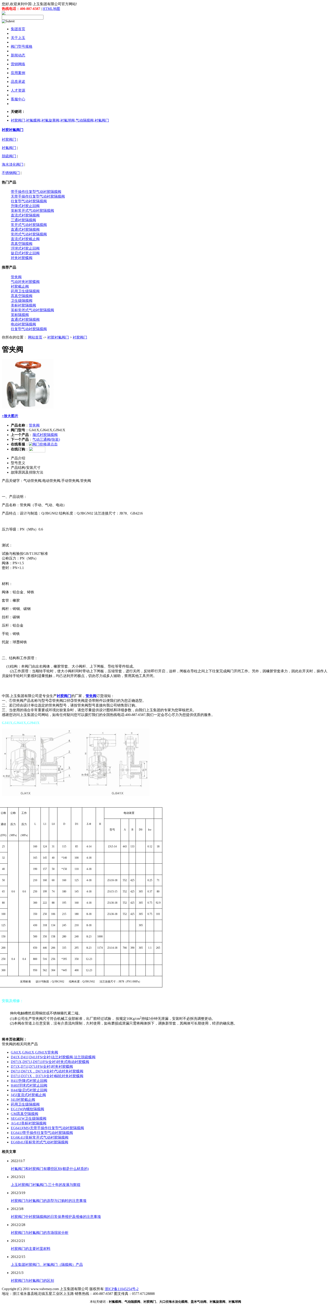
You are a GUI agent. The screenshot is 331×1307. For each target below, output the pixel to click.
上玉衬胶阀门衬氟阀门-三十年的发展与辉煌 (45, 1185)
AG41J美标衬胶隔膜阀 (28, 1123)
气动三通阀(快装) (46, 439)
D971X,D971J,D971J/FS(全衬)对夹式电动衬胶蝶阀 (50, 1062)
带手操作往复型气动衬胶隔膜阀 (36, 192)
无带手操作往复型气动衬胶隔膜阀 (38, 196)
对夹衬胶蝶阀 (21, 258)
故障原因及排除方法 (27, 472)
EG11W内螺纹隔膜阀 (27, 1109)
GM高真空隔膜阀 (24, 1114)
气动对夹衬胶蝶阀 (25, 282)
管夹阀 (16, 277)
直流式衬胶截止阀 (25, 239)
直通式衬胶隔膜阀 (25, 229)
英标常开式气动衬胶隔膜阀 (32, 210)
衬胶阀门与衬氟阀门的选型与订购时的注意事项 (48, 1201)
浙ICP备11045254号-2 (121, 1289)
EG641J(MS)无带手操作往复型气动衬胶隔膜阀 (47, 1128)
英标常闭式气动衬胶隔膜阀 (32, 310)
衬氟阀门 (9, 148)
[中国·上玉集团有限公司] (3, 14)
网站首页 (35, 337)
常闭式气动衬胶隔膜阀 (29, 234)
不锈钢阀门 (11, 173)
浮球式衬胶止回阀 (25, 248)
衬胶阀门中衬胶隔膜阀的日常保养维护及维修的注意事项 (56, 1217)
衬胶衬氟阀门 (12, 130)
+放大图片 (10, 416)
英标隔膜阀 (20, 315)
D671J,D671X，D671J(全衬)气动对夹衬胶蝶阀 (47, 1071)
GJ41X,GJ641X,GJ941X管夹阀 (34, 1052)
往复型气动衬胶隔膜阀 (29, 201)
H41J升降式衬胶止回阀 (29, 1081)
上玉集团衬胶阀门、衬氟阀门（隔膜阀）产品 (47, 1264)
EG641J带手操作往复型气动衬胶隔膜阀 (42, 1133)
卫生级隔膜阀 (21, 300)
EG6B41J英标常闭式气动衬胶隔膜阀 (39, 1142)
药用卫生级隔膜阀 (25, 291)
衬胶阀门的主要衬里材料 (30, 1249)
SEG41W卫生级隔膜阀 (28, 1118)
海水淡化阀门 (12, 164)
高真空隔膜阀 (21, 244)
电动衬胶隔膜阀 (23, 324)
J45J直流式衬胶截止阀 (28, 1095)
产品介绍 (18, 458)
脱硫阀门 (9, 156)
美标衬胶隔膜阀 (23, 305)
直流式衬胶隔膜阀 (25, 215)
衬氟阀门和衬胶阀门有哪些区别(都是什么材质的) (50, 1169)
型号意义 (18, 463)
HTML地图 (51, 9)
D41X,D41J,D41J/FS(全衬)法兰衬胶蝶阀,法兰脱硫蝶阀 (53, 1057)
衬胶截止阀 (20, 286)
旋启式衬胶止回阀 (25, 253)
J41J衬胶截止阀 (23, 1100)
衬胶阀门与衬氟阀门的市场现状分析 (39, 1233)
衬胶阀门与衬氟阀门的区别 (32, 1280)
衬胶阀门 (9, 139)
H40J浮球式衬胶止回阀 (29, 1085)
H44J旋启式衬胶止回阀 (29, 1090)
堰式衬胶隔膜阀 (45, 435)
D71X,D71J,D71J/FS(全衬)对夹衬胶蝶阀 (42, 1066)
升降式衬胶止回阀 (25, 206)
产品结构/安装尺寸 (26, 468)
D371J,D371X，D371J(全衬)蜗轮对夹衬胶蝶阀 (47, 1076)
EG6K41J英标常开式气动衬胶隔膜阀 (39, 1137)
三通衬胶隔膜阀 (23, 220)
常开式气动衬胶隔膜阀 (29, 225)
